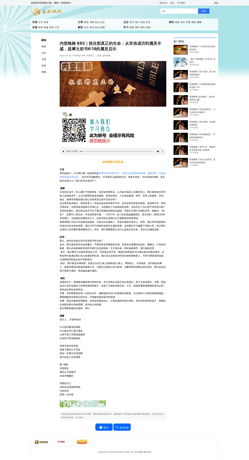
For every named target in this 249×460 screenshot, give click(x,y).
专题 (188, 22)
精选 (86, 22)
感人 (137, 22)
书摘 (91, 22)
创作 (172, 3)
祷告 (171, 22)
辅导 (142, 27)
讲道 (34, 22)
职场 (142, 22)
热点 (97, 22)
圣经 (91, 27)
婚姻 (199, 22)
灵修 (34, 27)
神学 (137, 27)
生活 (86, 27)
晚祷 (177, 22)
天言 (57, 27)
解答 (80, 27)
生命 (148, 22)
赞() (106, 427)
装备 (131, 27)
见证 (126, 22)
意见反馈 (124, 427)
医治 (131, 22)
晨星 (51, 27)
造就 (148, 27)
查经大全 (163, 3)
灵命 (182, 22)
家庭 (193, 22)
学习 (126, 27)
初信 (97, 27)
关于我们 (181, 3)
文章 (80, 22)
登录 (216, 3)
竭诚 (46, 27)
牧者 (46, 22)
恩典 (40, 27)
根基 (102, 27)
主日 (40, 22)
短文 (102, 22)
